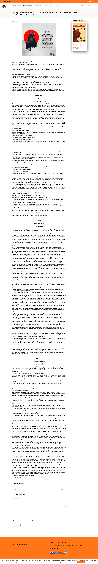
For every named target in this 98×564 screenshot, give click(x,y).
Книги (13, 542)
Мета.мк (22, 483)
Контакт (14, 552)
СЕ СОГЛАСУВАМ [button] (81, 562)
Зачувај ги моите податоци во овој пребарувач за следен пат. (28, 520)
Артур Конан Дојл (77, 44)
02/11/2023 (15, 21)
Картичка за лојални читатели (20, 544)
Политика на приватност (18, 550)
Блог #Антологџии (17, 546)
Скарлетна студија (78, 46)
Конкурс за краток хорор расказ (51, 59)
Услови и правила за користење (20, 548)
